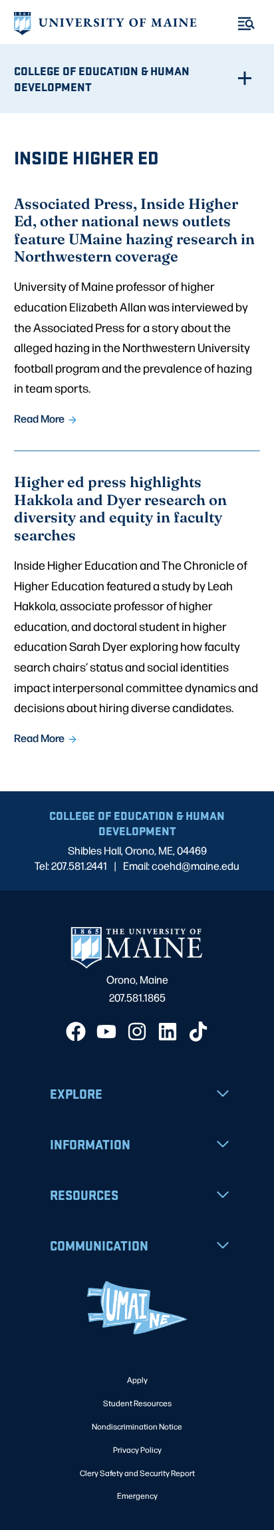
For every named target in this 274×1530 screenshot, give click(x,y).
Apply (137, 1379)
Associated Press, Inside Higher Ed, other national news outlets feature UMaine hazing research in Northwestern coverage (134, 229)
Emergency (137, 1495)
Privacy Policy (137, 1449)
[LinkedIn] (168, 1032)
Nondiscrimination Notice (137, 1426)
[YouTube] (106, 1032)
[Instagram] (137, 1032)
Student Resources (137, 1403)
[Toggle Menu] (246, 23)
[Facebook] (76, 1032)
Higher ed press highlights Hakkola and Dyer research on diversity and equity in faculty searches (120, 508)
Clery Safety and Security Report (137, 1472)
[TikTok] (198, 1032)
